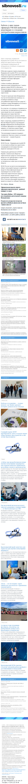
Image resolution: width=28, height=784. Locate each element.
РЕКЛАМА (20, 718)
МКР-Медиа (10, 13)
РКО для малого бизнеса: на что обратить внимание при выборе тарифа (14, 299)
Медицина (4, 502)
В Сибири (5, 16)
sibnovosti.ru (10, 733)
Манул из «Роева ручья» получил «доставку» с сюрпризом (12, 684)
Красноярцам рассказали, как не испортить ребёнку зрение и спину (13, 242)
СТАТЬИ (5, 378)
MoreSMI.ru (7, 774)
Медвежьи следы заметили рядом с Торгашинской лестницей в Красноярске (13, 697)
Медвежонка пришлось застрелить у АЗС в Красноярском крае (11, 705)
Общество (13, 18)
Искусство (4, 622)
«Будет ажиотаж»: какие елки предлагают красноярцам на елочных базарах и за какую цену (13, 356)
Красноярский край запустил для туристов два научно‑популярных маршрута (13, 548)
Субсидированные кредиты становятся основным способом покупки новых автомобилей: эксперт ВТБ (14, 333)
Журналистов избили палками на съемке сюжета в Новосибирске (13, 342)
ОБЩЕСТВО (24, 55)
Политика (6, 18)
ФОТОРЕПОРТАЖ (8, 337)
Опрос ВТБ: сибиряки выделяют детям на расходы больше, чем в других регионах (13, 308)
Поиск (23, 10)
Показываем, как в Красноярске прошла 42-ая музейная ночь (12, 349)
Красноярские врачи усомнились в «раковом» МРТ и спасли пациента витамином (14, 274)
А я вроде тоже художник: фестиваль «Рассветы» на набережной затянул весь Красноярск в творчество (10, 627)
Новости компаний (6, 429)
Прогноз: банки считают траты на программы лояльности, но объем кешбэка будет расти (12, 291)
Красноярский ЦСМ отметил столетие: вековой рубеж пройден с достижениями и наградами (14, 667)
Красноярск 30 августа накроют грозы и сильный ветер (13, 692)
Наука (3, 459)
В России (18, 16)
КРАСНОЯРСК (11, 1)
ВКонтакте (22, 219)
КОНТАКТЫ (8, 718)
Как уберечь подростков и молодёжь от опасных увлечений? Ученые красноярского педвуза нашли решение (13, 328)
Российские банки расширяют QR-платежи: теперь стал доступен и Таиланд (13, 317)
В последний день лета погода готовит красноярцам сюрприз (12, 258)
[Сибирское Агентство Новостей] (14, 5)
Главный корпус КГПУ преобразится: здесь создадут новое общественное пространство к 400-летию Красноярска (14, 286)
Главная (3, 21)
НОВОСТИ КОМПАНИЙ (10, 280)
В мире (12, 16)
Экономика (21, 18)
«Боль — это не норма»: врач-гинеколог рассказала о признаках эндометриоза (14, 585)
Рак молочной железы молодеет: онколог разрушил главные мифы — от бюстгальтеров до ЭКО (13, 507)
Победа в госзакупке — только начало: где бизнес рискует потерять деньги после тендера (12, 405)
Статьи (4, 13)
